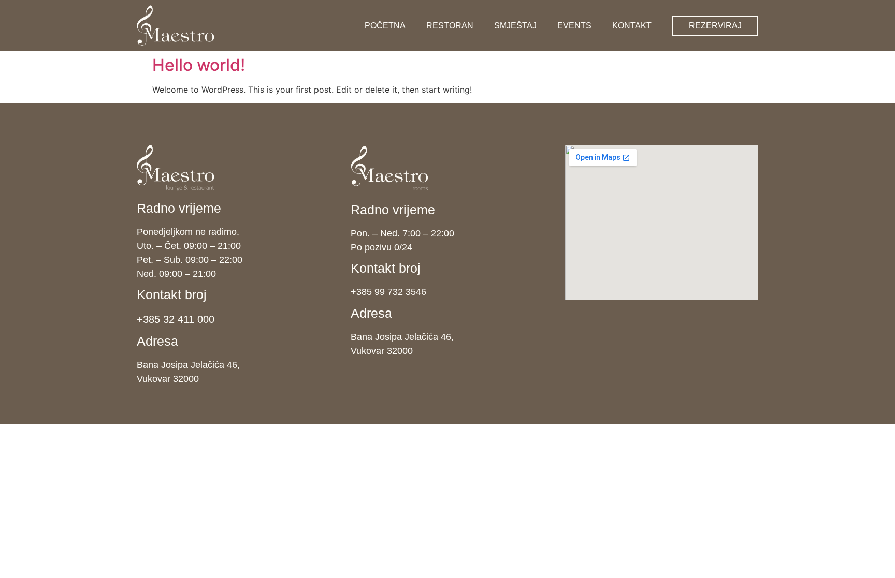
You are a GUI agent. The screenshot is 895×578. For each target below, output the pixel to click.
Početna (385, 25)
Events (574, 25)
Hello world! (198, 65)
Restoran (449, 25)
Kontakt (632, 25)
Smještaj (515, 25)
